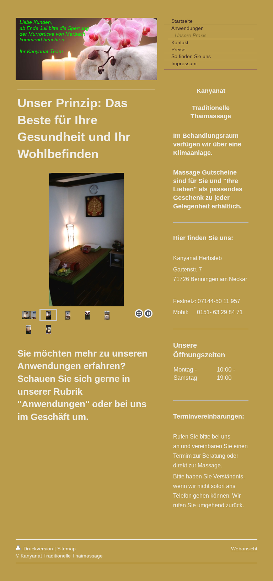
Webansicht (244, 548)
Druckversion (38, 548)
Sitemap (66, 548)
